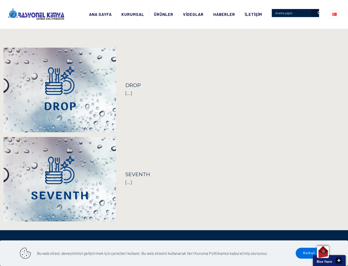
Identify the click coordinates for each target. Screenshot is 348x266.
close (339, 260)
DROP (133, 85)
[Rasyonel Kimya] (36, 14)
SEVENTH (137, 174)
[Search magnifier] (315, 13)
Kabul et (312, 253)
